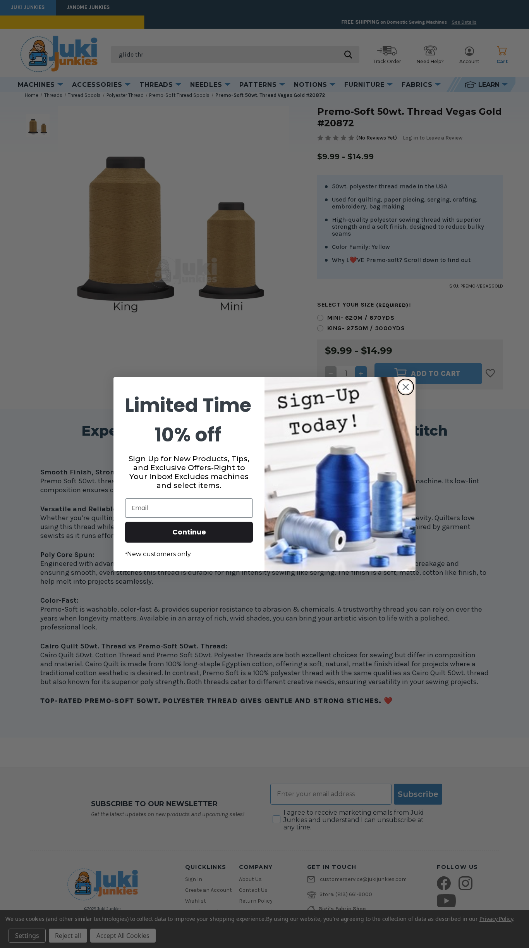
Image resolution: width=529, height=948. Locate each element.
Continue (189, 532)
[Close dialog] (405, 387)
